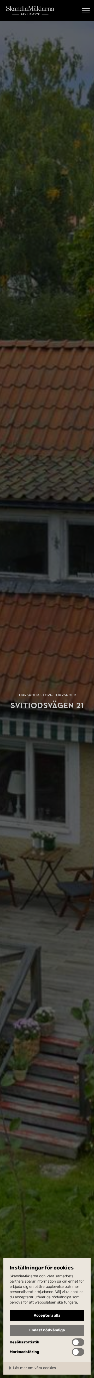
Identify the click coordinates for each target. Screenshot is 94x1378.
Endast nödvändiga (47, 1330)
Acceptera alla (47, 1315)
